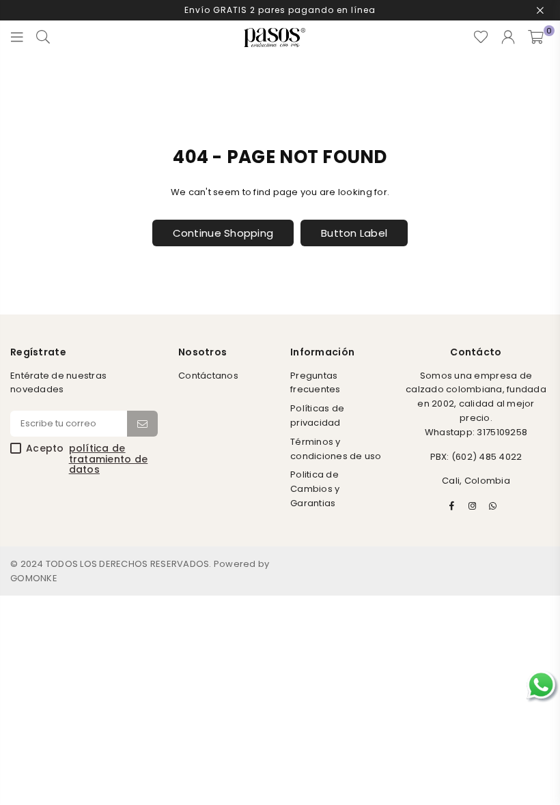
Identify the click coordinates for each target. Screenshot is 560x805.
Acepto (87, 459)
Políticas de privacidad (317, 415)
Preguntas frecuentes (315, 382)
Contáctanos (208, 375)
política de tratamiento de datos (108, 459)
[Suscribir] (142, 424)
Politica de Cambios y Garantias (314, 489)
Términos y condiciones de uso (336, 449)
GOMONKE (33, 578)
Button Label (354, 233)
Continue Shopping (223, 233)
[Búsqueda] (43, 37)
